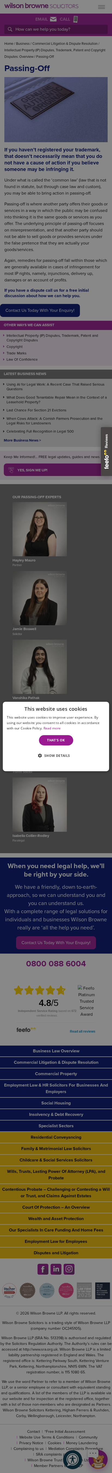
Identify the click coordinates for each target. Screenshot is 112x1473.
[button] (56, 755)
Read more (52, 728)
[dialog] (56, 736)
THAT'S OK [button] (56, 740)
